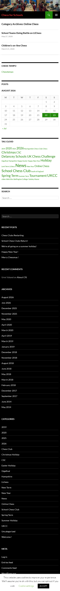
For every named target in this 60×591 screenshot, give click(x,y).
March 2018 (7, 379)
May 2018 (6, 374)
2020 (9, 148)
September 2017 (9, 396)
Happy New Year (34, 161)
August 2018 (8, 363)
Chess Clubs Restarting (13, 235)
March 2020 (7, 330)
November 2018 (9, 357)
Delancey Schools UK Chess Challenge (28, 156)
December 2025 (9, 308)
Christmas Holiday (10, 454)
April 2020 (7, 324)
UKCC (52, 175)
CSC (18, 152)
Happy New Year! (10, 251)
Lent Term (5, 166)
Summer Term (24, 176)
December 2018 (9, 352)
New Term (6, 487)
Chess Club (7, 449)
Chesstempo (7, 71)
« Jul (4, 128)
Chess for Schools (12, 15)
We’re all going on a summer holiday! (19, 246)
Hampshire (13, 161)
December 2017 (9, 390)
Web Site (9, 179)
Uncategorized (8, 531)
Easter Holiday (9, 465)
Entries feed (7, 562)
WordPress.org (9, 573)
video (4, 179)
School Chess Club (16, 170)
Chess (45, 149)
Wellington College (20, 179)
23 (54, 115)
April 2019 (7, 335)
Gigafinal (5, 161)
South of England (37, 171)
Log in (4, 557)
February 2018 (9, 385)
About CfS (22, 277)
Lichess (12, 166)
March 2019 (7, 341)
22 (46, 115)
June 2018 (6, 368)
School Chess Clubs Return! (15, 241)
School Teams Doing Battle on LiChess (21, 33)
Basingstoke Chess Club (33, 149)
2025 (14, 149)
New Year (30, 166)
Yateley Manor (33, 179)
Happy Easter (22, 161)
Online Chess (41, 166)
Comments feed (9, 568)
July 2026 (6, 302)
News (20, 165)
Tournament (38, 175)
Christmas (9, 152)
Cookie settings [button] (26, 585)
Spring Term (10, 175)
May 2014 (6, 407)
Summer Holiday (10, 520)
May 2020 (6, 319)
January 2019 (8, 346)
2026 (20, 148)
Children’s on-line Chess (14, 45)
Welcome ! (7, 537)
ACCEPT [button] (43, 586)
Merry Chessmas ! (10, 257)
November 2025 (9, 313)
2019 (3, 149)
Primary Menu (56, 15)
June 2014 (6, 401)
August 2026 (8, 297)
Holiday (46, 160)
